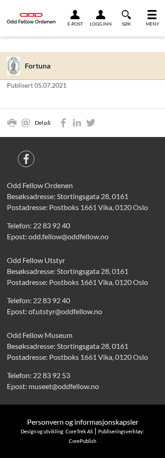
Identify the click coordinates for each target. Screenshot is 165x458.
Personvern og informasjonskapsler (82, 421)
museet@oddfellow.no (63, 386)
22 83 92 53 (51, 375)
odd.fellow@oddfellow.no (68, 236)
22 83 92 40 (51, 225)
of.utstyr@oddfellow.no (65, 311)
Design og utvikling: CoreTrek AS (57, 431)
